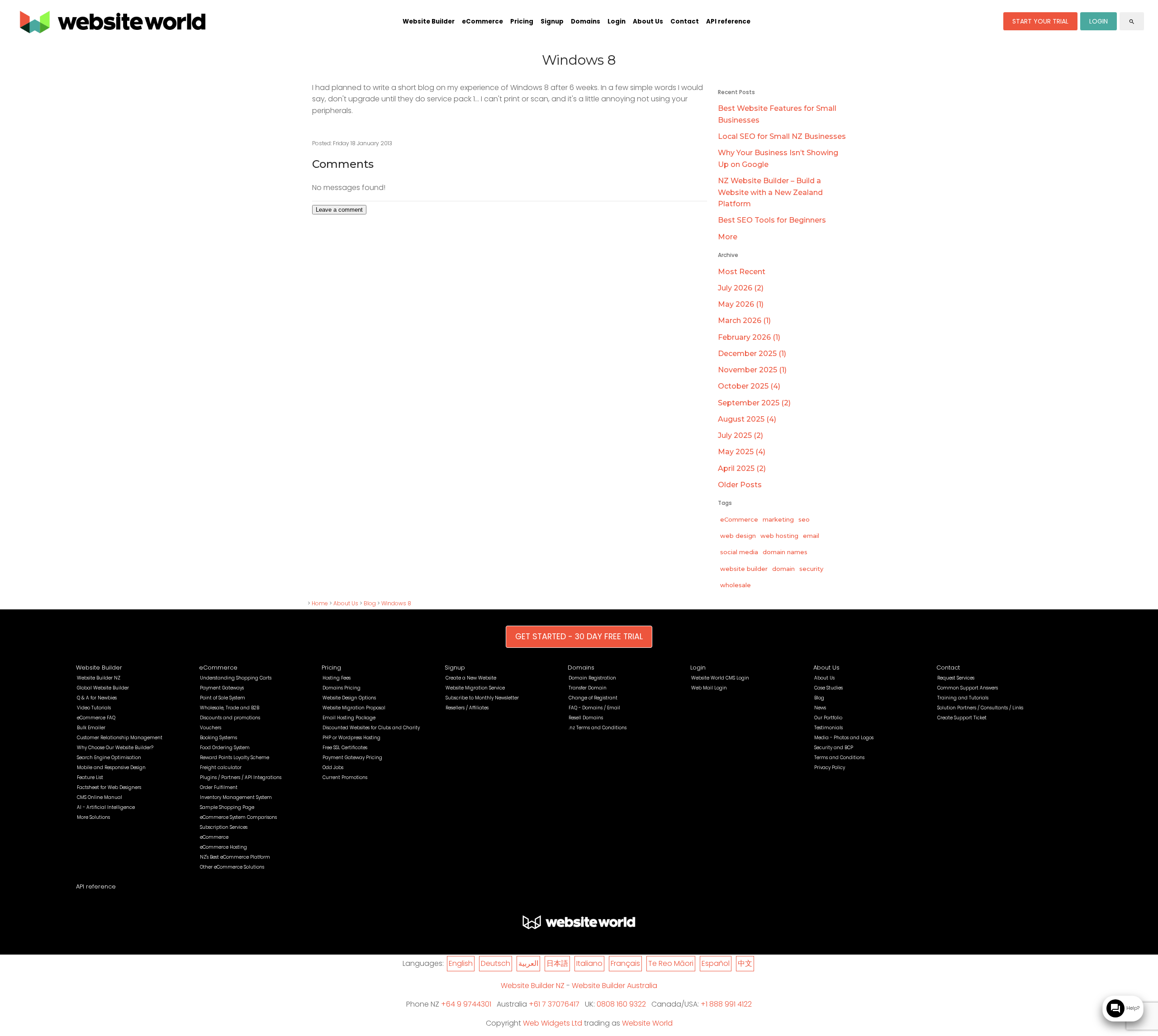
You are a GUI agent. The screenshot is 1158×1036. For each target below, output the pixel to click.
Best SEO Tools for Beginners (772, 220)
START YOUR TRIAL (1040, 21)
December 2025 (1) (752, 353)
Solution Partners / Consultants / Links (980, 707)
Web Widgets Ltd (552, 1023)
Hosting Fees (337, 678)
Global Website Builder (103, 687)
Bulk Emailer (91, 727)
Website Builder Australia (614, 985)
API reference (728, 21)
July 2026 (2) (741, 288)
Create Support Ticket (962, 717)
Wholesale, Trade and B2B (229, 707)
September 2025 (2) (754, 403)
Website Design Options (349, 697)
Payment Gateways (222, 687)
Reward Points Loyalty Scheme (234, 757)
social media (739, 552)
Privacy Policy (829, 767)
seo (804, 519)
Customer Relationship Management (119, 737)
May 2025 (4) (741, 451)
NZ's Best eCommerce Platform (235, 857)
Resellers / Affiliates (467, 707)
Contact (684, 21)
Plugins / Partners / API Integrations (240, 777)
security (811, 568)
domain (783, 568)
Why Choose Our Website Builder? (115, 747)
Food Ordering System (225, 747)
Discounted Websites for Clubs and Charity (371, 727)
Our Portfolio (828, 717)
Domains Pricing (342, 687)
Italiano (589, 963)
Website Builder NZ (98, 678)
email (811, 535)
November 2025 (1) (752, 370)
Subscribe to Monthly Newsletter (482, 697)
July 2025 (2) (740, 435)
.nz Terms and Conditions (597, 727)
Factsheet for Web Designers (109, 787)
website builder (744, 568)
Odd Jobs (333, 767)
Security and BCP (833, 747)
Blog (370, 603)
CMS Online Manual (99, 797)
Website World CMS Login (720, 678)
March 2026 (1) (744, 320)
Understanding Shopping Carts (235, 678)
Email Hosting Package (349, 717)
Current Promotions (345, 777)
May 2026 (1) (741, 304)
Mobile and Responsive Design (111, 767)
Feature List (90, 777)
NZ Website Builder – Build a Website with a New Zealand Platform (770, 192)
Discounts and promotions (230, 717)
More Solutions (93, 817)
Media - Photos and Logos (843, 737)
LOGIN (1098, 21)
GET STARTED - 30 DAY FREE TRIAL (579, 636)
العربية (528, 963)
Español (716, 963)
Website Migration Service (475, 687)
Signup (552, 21)
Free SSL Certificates (345, 747)
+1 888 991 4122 (726, 1004)
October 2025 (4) (749, 386)
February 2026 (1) (749, 337)
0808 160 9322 (621, 1004)
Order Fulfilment (218, 787)
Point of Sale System (222, 697)
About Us (648, 21)
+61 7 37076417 (554, 1004)
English (461, 963)
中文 (745, 963)
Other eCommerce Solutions (232, 867)
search (1132, 22)
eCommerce (482, 21)
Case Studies (828, 687)
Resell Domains (586, 717)
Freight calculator (221, 767)
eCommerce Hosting (223, 847)
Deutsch (495, 963)
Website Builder (429, 21)
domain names (785, 552)
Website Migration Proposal (354, 707)
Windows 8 (396, 603)
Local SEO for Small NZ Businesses (782, 136)
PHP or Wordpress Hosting (351, 737)
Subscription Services (223, 827)
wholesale (735, 585)
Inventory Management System (236, 797)
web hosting (779, 535)
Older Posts (740, 484)
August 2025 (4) (747, 419)
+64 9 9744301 (466, 1004)
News (820, 707)
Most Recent (741, 271)
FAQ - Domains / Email (594, 707)
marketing (778, 519)
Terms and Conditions (839, 757)
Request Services (955, 678)
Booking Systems (218, 737)
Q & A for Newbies (97, 697)
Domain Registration (592, 678)
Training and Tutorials (962, 697)
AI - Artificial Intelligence (106, 807)
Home (320, 603)
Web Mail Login (709, 687)
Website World (647, 1023)
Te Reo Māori (670, 963)
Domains (585, 21)
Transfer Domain (588, 687)
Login (616, 21)
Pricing (521, 21)
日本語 (557, 963)
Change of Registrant (593, 697)
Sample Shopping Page (227, 807)
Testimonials (828, 727)
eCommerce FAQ (96, 717)
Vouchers (210, 727)
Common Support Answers (967, 687)
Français (625, 963)
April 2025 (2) (742, 468)
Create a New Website (471, 678)
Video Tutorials (94, 707)
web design (738, 535)
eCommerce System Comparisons (238, 817)
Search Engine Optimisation (109, 757)
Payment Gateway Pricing (352, 757)
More (727, 237)
